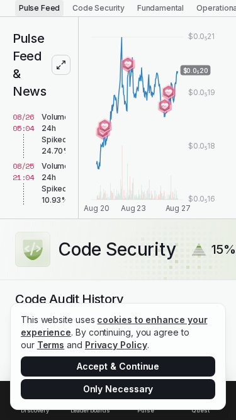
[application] (157, 118)
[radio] (39, 8)
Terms (51, 344)
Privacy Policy (116, 344)
